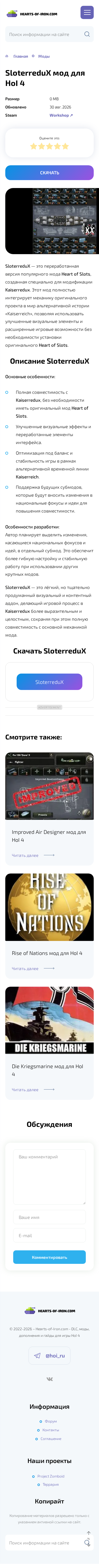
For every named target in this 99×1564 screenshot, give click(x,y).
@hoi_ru (55, 1355)
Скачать (49, 172)
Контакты (51, 1430)
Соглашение (51, 1438)
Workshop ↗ (61, 115)
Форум (51, 1421)
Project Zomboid (50, 1476)
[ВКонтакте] (49, 1379)
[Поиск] (87, 34)
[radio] (33, 147)
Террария (51, 1484)
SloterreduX (49, 682)
